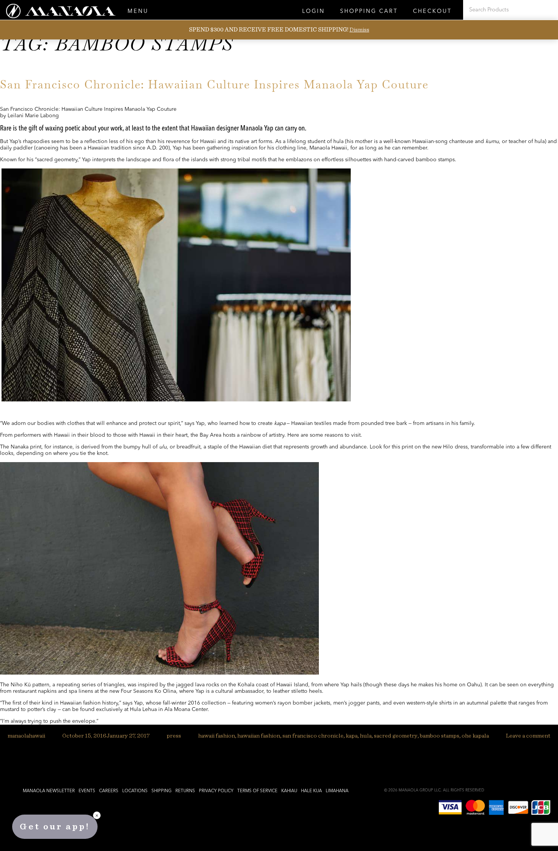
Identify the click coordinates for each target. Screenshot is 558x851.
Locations (135, 791)
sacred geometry (396, 736)
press (174, 736)
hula (366, 736)
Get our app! (55, 826)
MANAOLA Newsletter (49, 791)
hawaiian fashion (258, 736)
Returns (185, 791)
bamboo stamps (439, 736)
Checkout (432, 11)
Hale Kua (311, 791)
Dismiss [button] (359, 30)
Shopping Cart (369, 11)
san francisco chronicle (313, 736)
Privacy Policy (216, 791)
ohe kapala (475, 736)
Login (313, 11)
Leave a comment (528, 736)
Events (87, 791)
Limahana (337, 791)
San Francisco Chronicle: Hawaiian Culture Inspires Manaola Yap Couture (214, 84)
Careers (108, 791)
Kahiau (289, 791)
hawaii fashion (216, 736)
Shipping (161, 791)
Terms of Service (257, 791)
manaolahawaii (26, 736)
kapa (352, 736)
